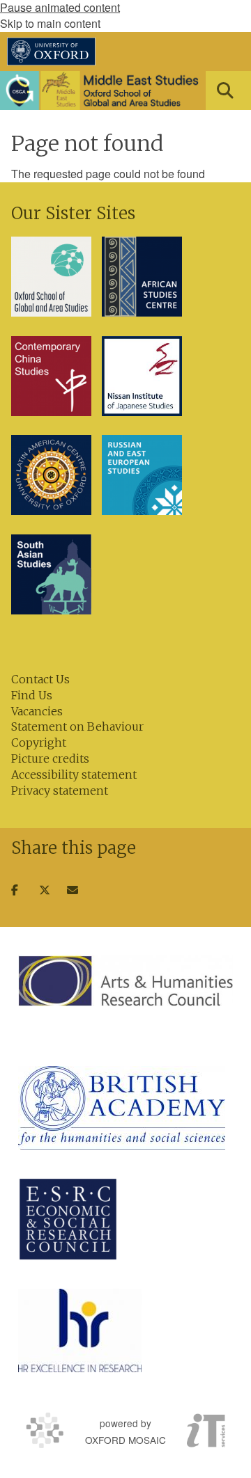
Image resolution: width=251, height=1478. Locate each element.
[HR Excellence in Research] (80, 1330)
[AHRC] (125, 980)
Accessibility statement (74, 774)
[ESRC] (68, 1219)
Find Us (31, 695)
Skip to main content (50, 23)
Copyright (38, 742)
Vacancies (37, 711)
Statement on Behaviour (77, 726)
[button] (225, 90)
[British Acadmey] (121, 1108)
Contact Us (40, 679)
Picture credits (50, 758)
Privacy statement (59, 790)
